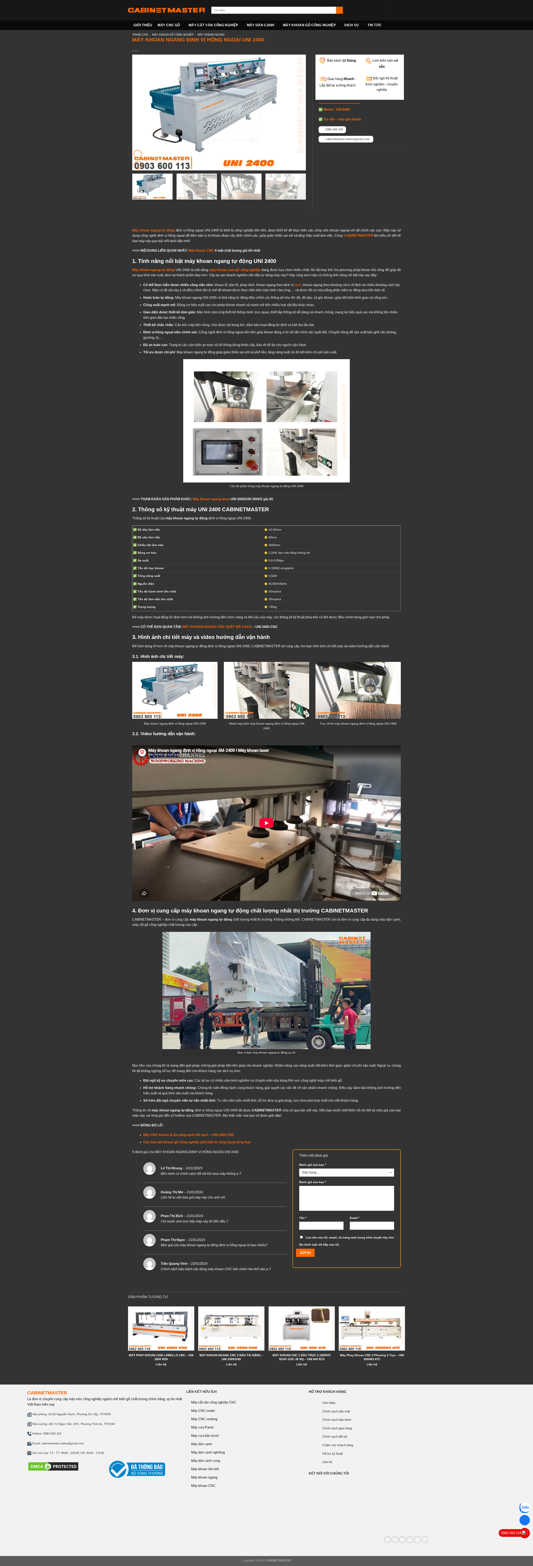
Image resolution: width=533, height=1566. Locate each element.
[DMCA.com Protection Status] (53, 1466)
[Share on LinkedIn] (341, 154)
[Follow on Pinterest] (402, 1539)
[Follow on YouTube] (402, 10)
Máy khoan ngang (211, 34)
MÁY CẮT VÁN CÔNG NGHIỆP (213, 25)
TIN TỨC (374, 25)
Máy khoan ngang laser (211, 499)
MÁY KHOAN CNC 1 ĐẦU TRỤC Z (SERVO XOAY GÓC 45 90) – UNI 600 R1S (302, 1357)
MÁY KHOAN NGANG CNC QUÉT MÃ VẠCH (217, 627)
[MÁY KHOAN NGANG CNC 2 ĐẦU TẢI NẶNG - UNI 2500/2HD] (231, 1328)
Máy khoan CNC (201, 250)
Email (354, 1218)
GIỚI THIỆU (142, 25)
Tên (302, 1218)
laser (297, 285)
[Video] (138, 154)
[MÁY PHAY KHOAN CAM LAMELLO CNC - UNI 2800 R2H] (161, 1328)
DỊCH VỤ (351, 25)
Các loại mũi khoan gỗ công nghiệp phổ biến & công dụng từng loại (196, 1142)
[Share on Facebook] (321, 154)
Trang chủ (140, 34)
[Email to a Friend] (331, 154)
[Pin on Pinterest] (336, 154)
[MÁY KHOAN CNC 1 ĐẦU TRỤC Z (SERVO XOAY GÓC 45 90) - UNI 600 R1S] (302, 1328)
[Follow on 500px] (425, 1539)
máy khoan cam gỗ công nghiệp (235, 270)
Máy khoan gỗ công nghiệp (309, 25)
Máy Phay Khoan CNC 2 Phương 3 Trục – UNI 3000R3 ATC (372, 1357)
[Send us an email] (397, 10)
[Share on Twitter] (326, 154)
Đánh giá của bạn (312, 1164)
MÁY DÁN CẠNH (260, 25)
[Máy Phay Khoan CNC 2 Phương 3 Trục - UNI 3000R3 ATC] (372, 1328)
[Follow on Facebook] (391, 10)
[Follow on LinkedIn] (409, 1539)
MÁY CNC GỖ (169, 25)
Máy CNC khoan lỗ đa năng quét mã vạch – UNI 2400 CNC (188, 1135)
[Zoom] (138, 165)
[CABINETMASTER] (166, 10)
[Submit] (339, 10)
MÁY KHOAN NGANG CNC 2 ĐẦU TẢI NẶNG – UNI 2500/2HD (231, 1357)
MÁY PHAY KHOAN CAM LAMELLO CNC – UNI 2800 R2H (161, 1357)
